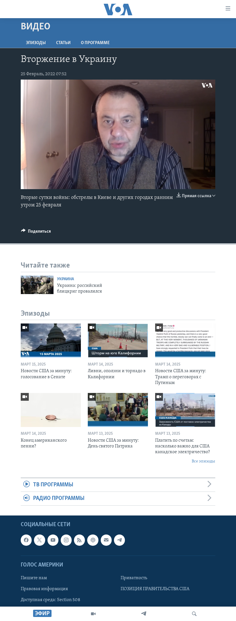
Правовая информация (44, 589)
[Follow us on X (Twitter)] (39, 540)
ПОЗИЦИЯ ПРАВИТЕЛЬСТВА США (155, 589)
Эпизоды (36, 43)
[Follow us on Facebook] (26, 540)
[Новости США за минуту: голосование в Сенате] (51, 340)
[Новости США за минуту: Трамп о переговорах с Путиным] (185, 340)
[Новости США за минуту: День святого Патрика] (118, 410)
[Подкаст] (92, 540)
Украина (65, 279)
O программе (95, 43)
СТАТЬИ (63, 43)
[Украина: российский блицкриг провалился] (37, 285)
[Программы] (93, 614)
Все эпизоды (203, 461)
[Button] (36, 232)
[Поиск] (194, 614)
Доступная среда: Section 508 (50, 600)
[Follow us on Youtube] (52, 540)
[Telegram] (144, 614)
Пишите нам (34, 578)
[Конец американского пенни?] (51, 410)
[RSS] (79, 540)
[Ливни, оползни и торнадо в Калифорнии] (118, 340)
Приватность (134, 578)
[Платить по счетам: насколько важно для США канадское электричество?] (185, 410)
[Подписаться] (106, 540)
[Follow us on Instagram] (66, 540)
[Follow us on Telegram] (119, 540)
